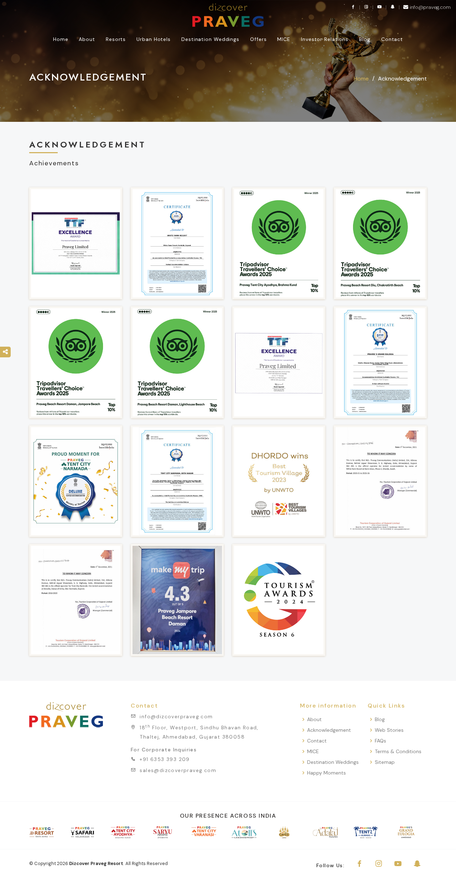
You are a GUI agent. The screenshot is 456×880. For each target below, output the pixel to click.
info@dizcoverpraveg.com (176, 716)
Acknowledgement (329, 730)
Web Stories (389, 730)
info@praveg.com (429, 7)
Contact (392, 39)
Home (60, 39)
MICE (313, 752)
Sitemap (385, 762)
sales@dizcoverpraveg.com (178, 770)
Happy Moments (326, 773)
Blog (364, 39)
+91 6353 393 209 (165, 759)
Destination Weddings (210, 39)
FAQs (380, 741)
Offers (258, 39)
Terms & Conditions (398, 752)
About (314, 719)
